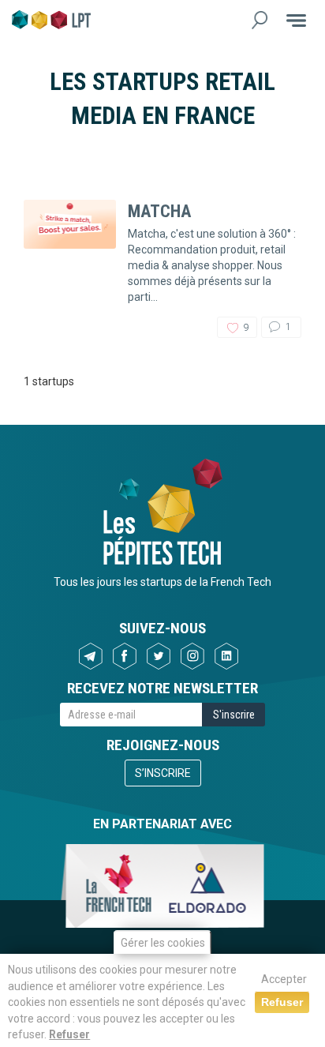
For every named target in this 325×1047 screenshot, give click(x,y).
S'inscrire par (95, 411)
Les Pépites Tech (51, 19)
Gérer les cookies (163, 942)
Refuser (69, 1034)
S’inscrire (163, 773)
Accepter (284, 979)
